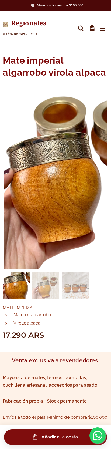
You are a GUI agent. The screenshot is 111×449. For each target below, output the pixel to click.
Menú (103, 28)
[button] (80, 28)
